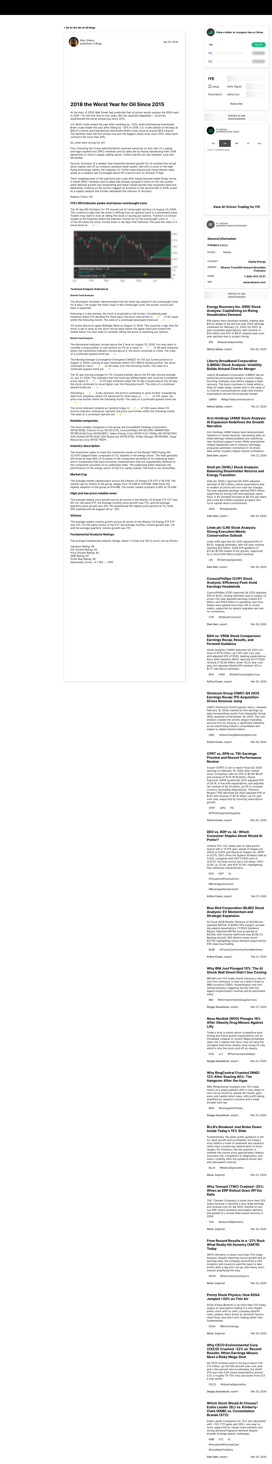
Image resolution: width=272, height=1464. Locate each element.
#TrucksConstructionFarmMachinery (241, 949)
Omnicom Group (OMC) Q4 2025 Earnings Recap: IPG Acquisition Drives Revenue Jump (233, 697)
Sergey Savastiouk (218, 1006)
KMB (211, 1439)
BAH (211, 674)
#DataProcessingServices (245, 674)
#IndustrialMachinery (231, 1221)
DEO (211, 873)
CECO (212, 1384)
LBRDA (213, 399)
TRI (232, 807)
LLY (221, 1053)
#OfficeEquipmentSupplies (224, 813)
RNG (211, 1108)
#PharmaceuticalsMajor (241, 1053)
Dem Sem (212, 455)
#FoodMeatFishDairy (221, 1449)
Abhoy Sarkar (215, 349)
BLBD (212, 949)
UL (230, 873)
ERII (211, 342)
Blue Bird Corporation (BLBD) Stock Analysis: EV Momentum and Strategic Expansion (235, 912)
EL (229, 1439)
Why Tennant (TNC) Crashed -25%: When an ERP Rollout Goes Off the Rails (235, 1190)
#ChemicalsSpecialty (229, 559)
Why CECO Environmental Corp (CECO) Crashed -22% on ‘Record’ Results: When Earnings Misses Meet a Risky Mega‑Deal (234, 1351)
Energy (224, 245)
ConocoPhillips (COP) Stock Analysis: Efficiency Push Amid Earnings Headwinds (232, 582)
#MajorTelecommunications (237, 399)
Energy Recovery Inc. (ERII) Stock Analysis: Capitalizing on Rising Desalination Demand (234, 311)
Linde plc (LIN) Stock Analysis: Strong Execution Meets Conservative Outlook (231, 531)
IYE (91, 196)
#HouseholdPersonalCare (224, 878)
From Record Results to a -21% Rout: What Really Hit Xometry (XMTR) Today (236, 1245)
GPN (222, 807)
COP (211, 617)
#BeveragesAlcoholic (221, 883)
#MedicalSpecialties (231, 1167)
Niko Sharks (87, 40)
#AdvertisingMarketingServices (238, 734)
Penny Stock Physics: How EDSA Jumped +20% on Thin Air (233, 1297)
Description (215, 94)
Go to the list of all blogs (80, 27)
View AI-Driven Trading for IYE (236, 207)
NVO (211, 1053)
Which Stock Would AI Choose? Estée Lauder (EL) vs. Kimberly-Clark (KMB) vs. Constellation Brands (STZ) (232, 1409)
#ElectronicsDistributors (234, 1276)
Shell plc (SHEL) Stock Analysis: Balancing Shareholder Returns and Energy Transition (235, 471)
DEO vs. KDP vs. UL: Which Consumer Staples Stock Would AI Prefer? (234, 836)
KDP (221, 873)
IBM (211, 999)
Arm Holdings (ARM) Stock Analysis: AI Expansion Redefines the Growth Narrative (236, 422)
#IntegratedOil (228, 508)
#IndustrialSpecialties (230, 342)
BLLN (212, 1167)
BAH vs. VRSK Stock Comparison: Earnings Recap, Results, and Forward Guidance (234, 640)
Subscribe (236, 103)
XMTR (212, 1276)
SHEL (212, 508)
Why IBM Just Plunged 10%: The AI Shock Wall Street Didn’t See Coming (236, 970)
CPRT (212, 807)
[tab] (213, 143)
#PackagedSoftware (231, 1108)
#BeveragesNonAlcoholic (224, 889)
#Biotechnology (229, 1326)
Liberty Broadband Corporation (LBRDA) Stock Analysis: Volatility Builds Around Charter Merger (234, 365)
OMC (212, 734)
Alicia (210, 1174)
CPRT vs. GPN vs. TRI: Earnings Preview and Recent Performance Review (234, 757)
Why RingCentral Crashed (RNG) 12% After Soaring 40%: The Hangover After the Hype (233, 1077)
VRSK (221, 674)
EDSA (212, 1326)
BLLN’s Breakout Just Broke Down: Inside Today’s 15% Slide (234, 1129)
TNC (211, 1221)
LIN (211, 559)
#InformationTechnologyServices (237, 999)
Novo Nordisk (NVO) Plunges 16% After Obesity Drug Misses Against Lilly (235, 1022)
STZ (221, 1439)
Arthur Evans (215, 681)
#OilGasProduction (230, 617)
